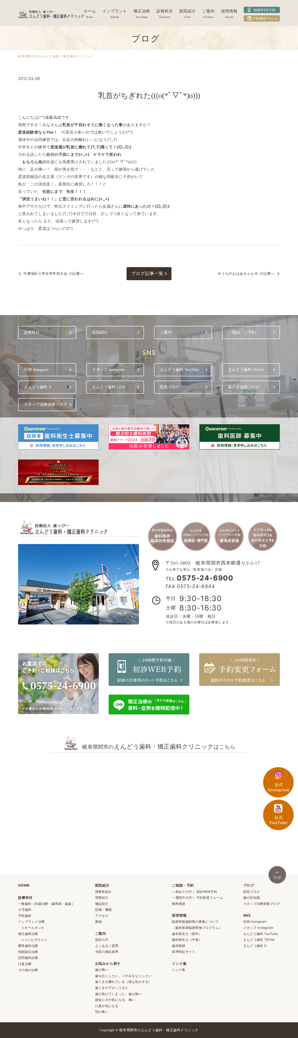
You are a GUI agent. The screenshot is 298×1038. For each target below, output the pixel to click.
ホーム (90, 11)
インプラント (114, 11)
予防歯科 (24, 916)
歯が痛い (101, 970)
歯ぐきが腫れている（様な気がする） (123, 982)
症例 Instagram (255, 921)
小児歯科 (24, 909)
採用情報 (229, 11)
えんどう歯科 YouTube (260, 934)
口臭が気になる (106, 1006)
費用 (98, 922)
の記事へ (53, 273)
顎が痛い (101, 1012)
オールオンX (34, 928)
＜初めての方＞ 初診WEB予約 (194, 892)
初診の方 (101, 940)
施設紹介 (101, 904)
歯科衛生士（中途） (187, 940)
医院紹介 (187, 11)
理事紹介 (101, 898)
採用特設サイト (183, 952)
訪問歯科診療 (28, 958)
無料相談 (178, 904)
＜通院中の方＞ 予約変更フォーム (197, 898)
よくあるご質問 (106, 946)
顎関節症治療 (28, 952)
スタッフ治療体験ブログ (261, 904)
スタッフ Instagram (258, 928)
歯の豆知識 (251, 898)
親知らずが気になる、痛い (115, 1000)
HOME (24, 885)
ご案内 (208, 11)
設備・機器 (103, 909)
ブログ (248, 885)
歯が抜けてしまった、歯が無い (118, 994)
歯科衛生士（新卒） (187, 934)
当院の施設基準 (106, 952)
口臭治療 (24, 964)
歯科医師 (178, 946)
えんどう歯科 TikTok (259, 940)
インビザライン (36, 940)
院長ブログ (251, 892)
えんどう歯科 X (254, 946)
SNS (247, 915)
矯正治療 (142, 11)
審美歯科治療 (28, 946)
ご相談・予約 (183, 885)
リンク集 (179, 963)
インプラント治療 (31, 921)
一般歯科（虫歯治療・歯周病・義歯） (46, 904)
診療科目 (164, 11)
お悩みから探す (108, 963)
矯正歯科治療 (28, 934)
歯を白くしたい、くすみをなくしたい (123, 976)
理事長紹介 (103, 892)
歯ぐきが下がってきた (111, 988)
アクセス (101, 916)
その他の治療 (28, 970)
